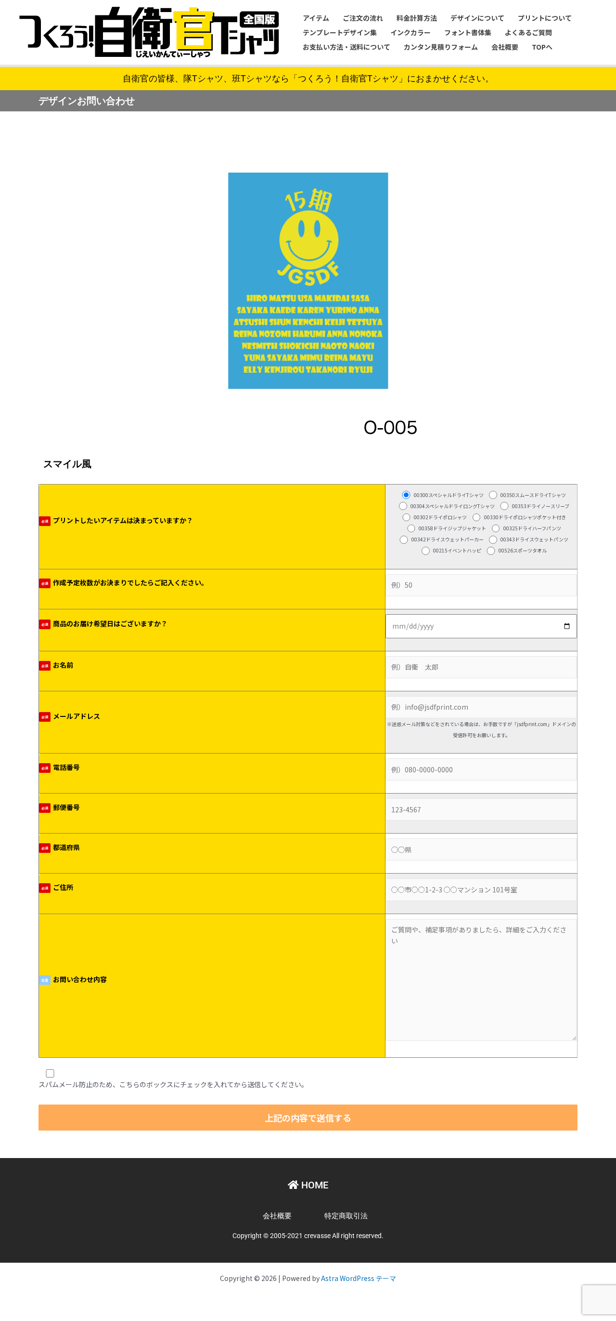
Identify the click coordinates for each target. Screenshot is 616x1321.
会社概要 (504, 47)
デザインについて (477, 18)
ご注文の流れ (363, 18)
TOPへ (542, 47)
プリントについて (545, 18)
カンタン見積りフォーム (441, 47)
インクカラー (410, 32)
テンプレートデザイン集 (340, 32)
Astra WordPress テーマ (358, 1278)
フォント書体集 (467, 32)
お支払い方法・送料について (346, 47)
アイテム (316, 18)
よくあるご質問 (528, 32)
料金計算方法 (417, 18)
